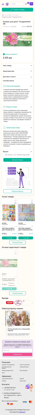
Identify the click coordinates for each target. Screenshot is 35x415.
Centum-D (22, 412)
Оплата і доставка (25, 364)
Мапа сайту (23, 381)
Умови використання (7, 370)
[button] (2, 303)
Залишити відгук (17, 160)
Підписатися (17, 354)
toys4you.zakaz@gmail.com (12, 393)
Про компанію (23, 370)
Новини (4, 381)
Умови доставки (24, 367)
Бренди (22, 378)
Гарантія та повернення (8, 364)
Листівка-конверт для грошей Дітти (8, 229)
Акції (3, 372)
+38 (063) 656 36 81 (10, 387)
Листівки (15, 15)
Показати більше (17, 191)
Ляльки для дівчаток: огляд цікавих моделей (17, 329)
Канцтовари (8, 15)
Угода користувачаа (7, 378)
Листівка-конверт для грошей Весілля (25, 229)
